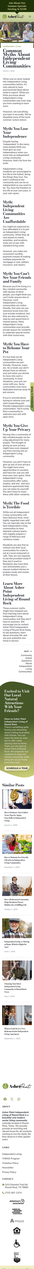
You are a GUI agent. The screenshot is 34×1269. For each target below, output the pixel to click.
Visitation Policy (10, 1163)
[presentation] (17, 799)
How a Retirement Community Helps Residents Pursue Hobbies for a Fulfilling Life (16, 902)
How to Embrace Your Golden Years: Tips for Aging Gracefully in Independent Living (16, 816)
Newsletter (8, 1167)
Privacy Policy (9, 1172)
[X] (12, 1099)
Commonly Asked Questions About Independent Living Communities (25, 661)
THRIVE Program (11, 1158)
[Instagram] (19, 1099)
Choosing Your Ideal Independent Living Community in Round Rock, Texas (15, 987)
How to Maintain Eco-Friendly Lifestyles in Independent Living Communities (16, 860)
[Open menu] (30, 16)
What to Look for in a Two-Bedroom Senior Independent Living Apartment (16, 1031)
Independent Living (12, 46)
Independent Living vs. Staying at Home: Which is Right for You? (16, 944)
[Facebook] (5, 1099)
